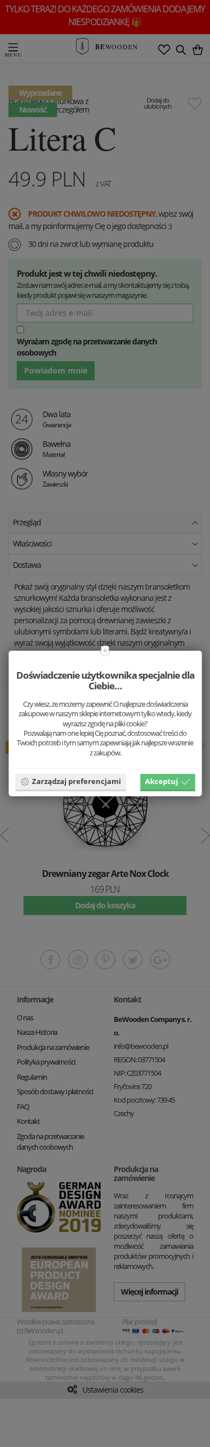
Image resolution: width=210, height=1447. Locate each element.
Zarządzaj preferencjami (76, 781)
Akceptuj (161, 781)
